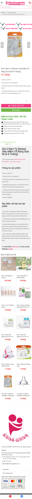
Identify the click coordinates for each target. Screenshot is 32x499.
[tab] (8, 144)
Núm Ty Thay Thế (11, 12)
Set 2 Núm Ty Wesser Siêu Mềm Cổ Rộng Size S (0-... (23, 395)
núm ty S (15, 247)
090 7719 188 (6, 461)
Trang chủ (3, 12)
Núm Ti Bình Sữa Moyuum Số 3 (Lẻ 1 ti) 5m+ (23, 336)
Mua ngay (16, 110)
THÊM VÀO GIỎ (17, 106)
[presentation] (8, 144)
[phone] (10, 496)
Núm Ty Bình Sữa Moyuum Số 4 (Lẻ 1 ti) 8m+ (7, 336)
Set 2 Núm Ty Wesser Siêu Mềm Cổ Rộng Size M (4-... (8, 395)
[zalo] (21, 496)
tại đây (10, 249)
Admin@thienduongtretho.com (11, 463)
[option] (15, 45)
